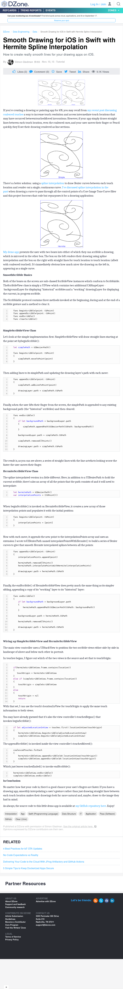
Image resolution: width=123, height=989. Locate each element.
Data (35, 31)
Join (103, 4)
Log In (94, 4)
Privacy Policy (12, 939)
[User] (110, 4)
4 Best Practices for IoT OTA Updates (22, 848)
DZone (6, 31)
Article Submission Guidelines (14, 917)
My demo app (11, 252)
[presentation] (64, 315)
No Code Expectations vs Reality (20, 855)
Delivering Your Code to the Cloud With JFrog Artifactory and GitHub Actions (43, 861)
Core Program (11, 924)
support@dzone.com (45, 924)
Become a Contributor (15, 921)
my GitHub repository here (90, 806)
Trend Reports (31, 10)
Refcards (9, 10)
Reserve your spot (61, 20)
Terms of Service (13, 936)
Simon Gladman (24, 62)
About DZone (11, 901)
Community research (15, 907)
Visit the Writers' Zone (15, 927)
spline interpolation (52, 183)
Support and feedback (15, 904)
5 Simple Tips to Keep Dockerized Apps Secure (28, 868)
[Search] (118, 4)
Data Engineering (21, 31)
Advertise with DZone (46, 901)
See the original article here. (78, 826)
